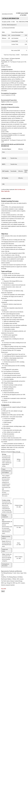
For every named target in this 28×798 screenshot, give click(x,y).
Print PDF (3, 588)
